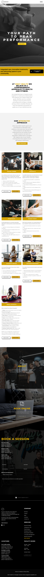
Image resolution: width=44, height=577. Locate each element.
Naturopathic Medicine (28, 532)
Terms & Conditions (19, 571)
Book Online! (22, 43)
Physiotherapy (27, 529)
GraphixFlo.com (33, 574)
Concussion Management (29, 534)
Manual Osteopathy (28, 536)
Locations (26, 517)
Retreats (26, 511)
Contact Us (26, 519)
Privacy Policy (26, 571)
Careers (25, 513)
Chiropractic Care (27, 527)
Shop (25, 515)
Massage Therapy (27, 531)
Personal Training (27, 525)
